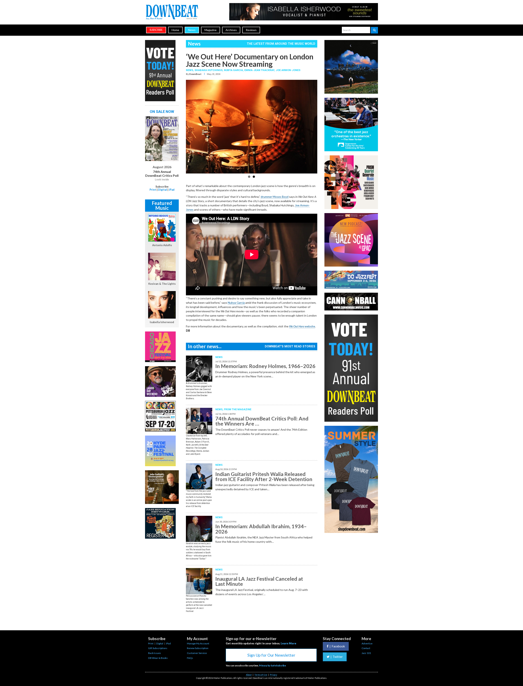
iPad (171, 189)
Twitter (337, 656)
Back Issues (154, 653)
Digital (162, 189)
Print (153, 189)
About (249, 675)
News (192, 30)
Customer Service (197, 653)
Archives (231, 30)
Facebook (337, 646)
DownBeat (195, 74)
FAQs (190, 657)
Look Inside (162, 179)
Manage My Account (198, 643)
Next (323, 128)
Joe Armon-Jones (288, 70)
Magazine (211, 30)
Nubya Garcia (233, 70)
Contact (366, 648)
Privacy (273, 675)
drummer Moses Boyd (274, 196)
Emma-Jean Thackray (259, 70)
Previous (180, 128)
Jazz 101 (366, 653)
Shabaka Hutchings (208, 70)
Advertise (367, 643)
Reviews (251, 30)
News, (190, 70)
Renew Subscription (197, 648)
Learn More (288, 643)
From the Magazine (237, 409)
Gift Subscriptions (157, 648)
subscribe (156, 29)
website (302, 326)
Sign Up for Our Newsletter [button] (271, 655)
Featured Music (162, 205)
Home (175, 30)
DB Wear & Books (158, 657)
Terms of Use (260, 675)
